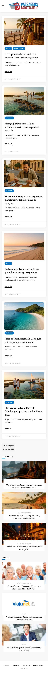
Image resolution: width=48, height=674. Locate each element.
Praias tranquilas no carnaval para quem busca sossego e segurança (22, 270)
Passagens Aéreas (24, 583)
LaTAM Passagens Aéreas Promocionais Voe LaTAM (24, 649)
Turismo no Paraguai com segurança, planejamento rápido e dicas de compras (23, 200)
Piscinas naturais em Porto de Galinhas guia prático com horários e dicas (23, 411)
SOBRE (6, 665)
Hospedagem (18, 48)
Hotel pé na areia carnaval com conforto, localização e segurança (21, 55)
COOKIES (24, 668)
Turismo (9, 118)
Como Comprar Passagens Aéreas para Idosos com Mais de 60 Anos (24, 587)
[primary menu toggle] (3, 6)
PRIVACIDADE (38, 665)
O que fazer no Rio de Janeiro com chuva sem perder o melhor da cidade (24, 486)
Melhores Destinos (24, 512)
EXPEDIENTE (16, 665)
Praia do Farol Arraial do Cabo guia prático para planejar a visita (23, 340)
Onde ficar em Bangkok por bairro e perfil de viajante (24, 548)
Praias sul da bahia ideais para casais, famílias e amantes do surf (24, 517)
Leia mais (8, 71)
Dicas (8, 48)
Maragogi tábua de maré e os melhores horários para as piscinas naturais (22, 127)
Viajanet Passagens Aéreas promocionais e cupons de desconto (24, 618)
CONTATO (27, 665)
